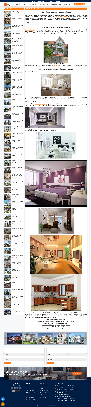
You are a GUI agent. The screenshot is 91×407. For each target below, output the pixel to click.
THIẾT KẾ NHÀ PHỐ (31, 4)
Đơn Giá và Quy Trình (30, 392)
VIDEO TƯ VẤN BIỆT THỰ (31, 397)
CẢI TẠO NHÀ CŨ (43, 399)
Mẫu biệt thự (63, 16)
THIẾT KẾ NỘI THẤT (44, 395)
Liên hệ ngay (77, 373)
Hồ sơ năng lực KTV (30, 390)
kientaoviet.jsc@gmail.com (65, 396)
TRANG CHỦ (28, 385)
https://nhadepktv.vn (65, 394)
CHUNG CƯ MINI (43, 397)
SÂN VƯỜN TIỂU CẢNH (56, 4)
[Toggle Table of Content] (36, 23)
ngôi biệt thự (56, 65)
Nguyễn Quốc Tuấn (51, 405)
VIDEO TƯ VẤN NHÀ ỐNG (31, 399)
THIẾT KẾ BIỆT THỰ (20, 4)
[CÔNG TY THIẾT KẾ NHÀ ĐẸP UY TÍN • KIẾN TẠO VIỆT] (7, 4)
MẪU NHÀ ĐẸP (67, 4)
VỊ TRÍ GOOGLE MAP (30, 395)
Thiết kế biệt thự (30, 30)
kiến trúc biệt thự (64, 315)
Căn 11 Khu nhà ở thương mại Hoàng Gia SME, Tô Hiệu (56, 325)
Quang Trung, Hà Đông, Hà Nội (56, 326)
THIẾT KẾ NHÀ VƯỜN (43, 4)
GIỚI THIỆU (28, 388)
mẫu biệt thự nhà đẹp (41, 104)
